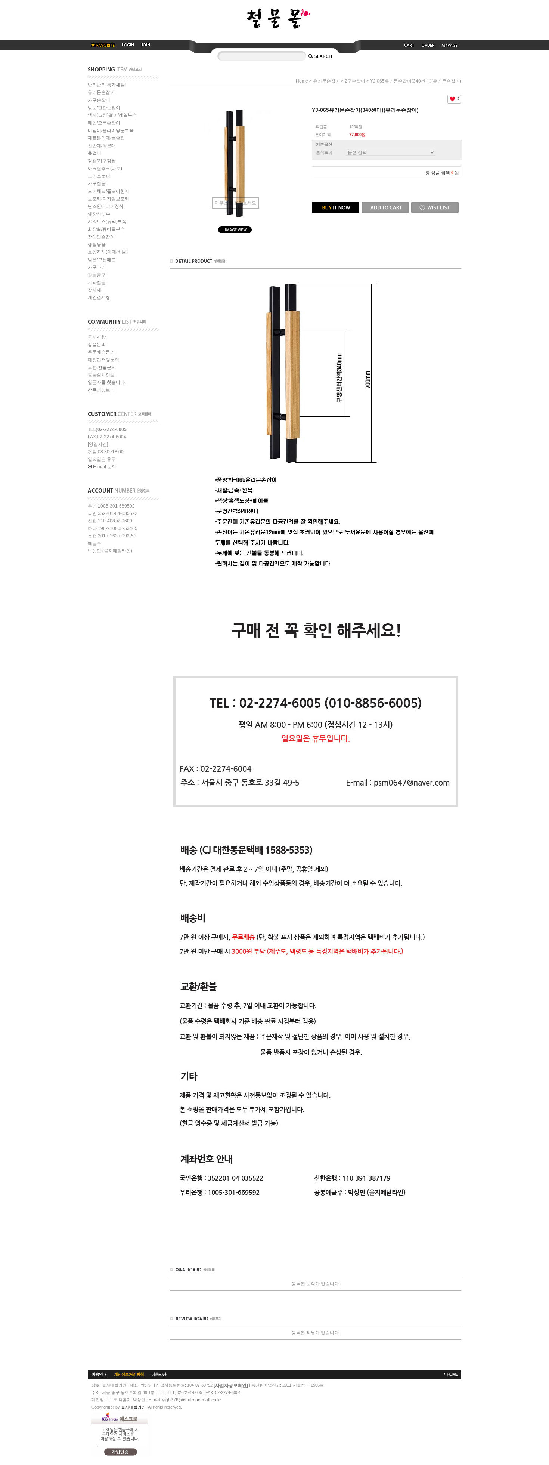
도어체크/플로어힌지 (108, 191)
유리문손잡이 (101, 92)
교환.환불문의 (102, 367)
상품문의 (97, 344)
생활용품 (97, 244)
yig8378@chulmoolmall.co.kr (191, 1400)
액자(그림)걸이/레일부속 (112, 115)
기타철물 (97, 282)
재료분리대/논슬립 (106, 138)
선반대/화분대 (102, 145)
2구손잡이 (355, 81)
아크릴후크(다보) (105, 168)
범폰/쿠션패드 (102, 259)
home (302, 81)
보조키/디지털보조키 (108, 198)
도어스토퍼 (99, 176)
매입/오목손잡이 (104, 123)
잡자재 (94, 290)
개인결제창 (99, 297)
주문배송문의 (101, 352)
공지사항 (97, 337)
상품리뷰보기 (101, 390)
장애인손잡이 (101, 237)
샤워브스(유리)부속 (107, 221)
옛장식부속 (99, 214)
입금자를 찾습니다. (107, 382)
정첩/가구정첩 (102, 161)
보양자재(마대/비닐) (108, 252)
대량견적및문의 (103, 360)
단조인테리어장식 (106, 206)
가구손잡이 (99, 100)
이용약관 (158, 1374)
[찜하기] (435, 204)
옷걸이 (94, 153)
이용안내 (99, 1374)
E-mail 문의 (104, 466)
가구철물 (97, 183)
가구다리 (97, 267)
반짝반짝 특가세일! (107, 84)
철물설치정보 (101, 374)
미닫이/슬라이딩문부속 (111, 130)
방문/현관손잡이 (104, 107)
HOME (452, 1374)
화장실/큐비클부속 (106, 229)
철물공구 (97, 275)
